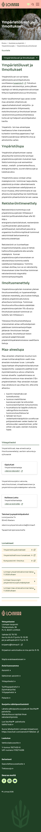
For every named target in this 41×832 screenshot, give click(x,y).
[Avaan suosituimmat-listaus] (28, 4)
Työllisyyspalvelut (10, 687)
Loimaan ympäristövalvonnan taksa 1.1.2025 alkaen (18, 573)
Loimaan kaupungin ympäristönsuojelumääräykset (17, 581)
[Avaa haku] (33, 4)
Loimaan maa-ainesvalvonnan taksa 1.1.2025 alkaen (19, 589)
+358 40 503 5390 (12, 504)
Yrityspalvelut (8, 692)
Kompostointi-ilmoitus (14, 561)
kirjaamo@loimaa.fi (11, 644)
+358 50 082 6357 (12, 471)
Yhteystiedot (8, 681)
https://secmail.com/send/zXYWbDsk (19, 732)
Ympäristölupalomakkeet (14, 550)
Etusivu (4, 43)
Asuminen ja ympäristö (16, 43)
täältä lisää (7, 724)
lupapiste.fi (18, 83)
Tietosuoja (7, 768)
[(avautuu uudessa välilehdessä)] (4, 780)
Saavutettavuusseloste (12, 764)
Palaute (5, 698)
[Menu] (37, 4)
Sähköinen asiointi (10, 676)
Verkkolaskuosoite (10, 743)
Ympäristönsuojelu (8, 46)
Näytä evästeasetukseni (13, 659)
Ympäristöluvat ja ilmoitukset (19, 58)
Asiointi (5, 670)
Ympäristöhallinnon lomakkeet (17, 555)
